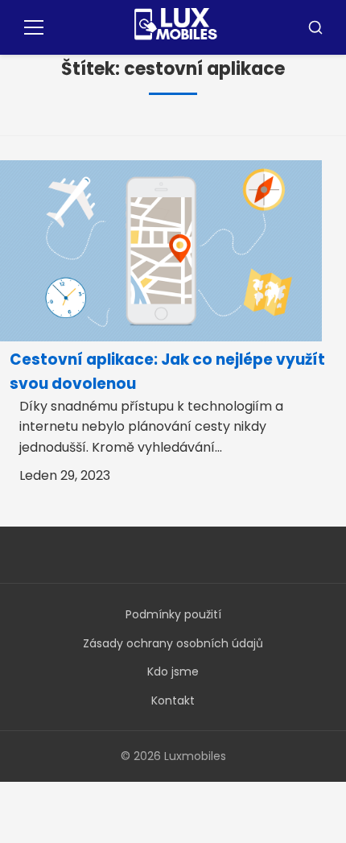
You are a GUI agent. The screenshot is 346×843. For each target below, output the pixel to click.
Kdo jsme (173, 671)
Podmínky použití (173, 614)
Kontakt (173, 700)
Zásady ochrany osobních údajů (173, 643)
